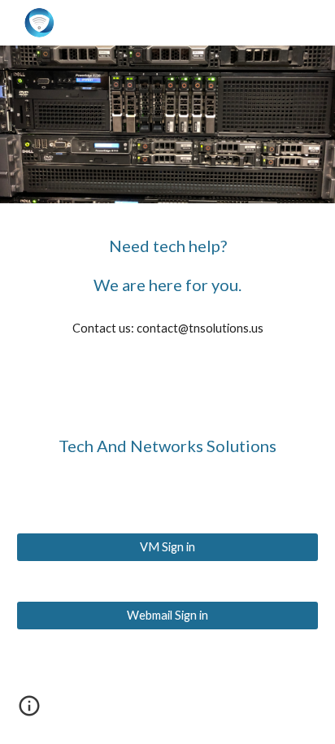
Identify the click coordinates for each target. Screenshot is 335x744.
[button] (29, 711)
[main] (167, 265)
